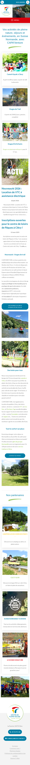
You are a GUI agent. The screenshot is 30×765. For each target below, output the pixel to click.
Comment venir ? (15, 748)
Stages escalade (8, 149)
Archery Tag (11, 409)
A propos (15, 746)
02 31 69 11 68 (16, 732)
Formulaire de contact (16, 738)
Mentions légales (15, 751)
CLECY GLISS (15, 577)
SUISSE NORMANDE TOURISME (15, 619)
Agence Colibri (15, 758)
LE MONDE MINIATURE (15, 660)
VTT (20, 407)
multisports (18, 149)
